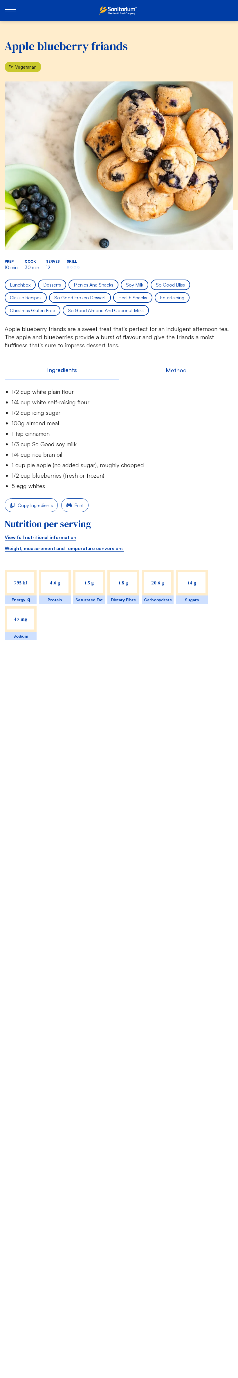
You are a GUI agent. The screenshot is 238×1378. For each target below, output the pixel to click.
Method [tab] (176, 370)
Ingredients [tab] (62, 370)
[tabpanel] (119, 520)
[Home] (119, 10)
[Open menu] (10, 10)
